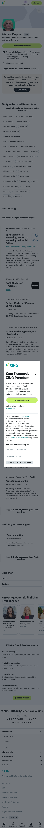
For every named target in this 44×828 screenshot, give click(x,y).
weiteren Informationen (19, 438)
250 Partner (26, 416)
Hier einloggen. (11, 409)
